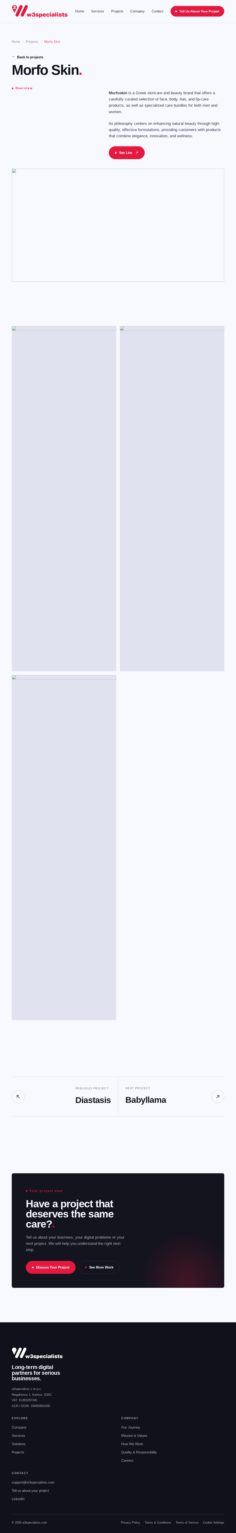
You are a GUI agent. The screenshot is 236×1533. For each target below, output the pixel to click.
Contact (157, 11)
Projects (117, 11)
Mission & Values (134, 1436)
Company (137, 11)
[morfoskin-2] (172, 498)
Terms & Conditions (158, 1522)
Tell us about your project (30, 1491)
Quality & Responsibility (139, 1452)
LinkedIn (18, 1499)
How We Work (132, 1444)
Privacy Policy (130, 1522)
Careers (127, 1460)
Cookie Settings (213, 1522)
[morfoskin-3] (64, 847)
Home (79, 11)
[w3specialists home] (40, 11)
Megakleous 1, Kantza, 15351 (32, 1394)
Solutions (19, 1444)
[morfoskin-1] (64, 498)
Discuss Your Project (52, 1267)
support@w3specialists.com (33, 1482)
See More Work (101, 1267)
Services (97, 11)
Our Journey (130, 1427)
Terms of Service (187, 1522)
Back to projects (27, 57)
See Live (126, 153)
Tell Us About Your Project (199, 11)
